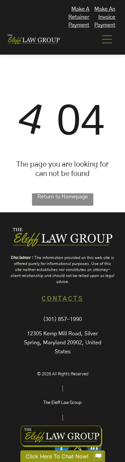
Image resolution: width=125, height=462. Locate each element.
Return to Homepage (62, 196)
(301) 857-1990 (62, 319)
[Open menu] (107, 39)
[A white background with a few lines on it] (83, 43)
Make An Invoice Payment (104, 17)
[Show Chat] (98, 456)
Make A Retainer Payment (78, 17)
